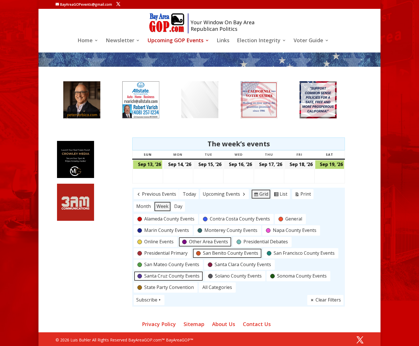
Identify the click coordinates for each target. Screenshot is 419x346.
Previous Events (159, 194)
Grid (260, 195)
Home (85, 41)
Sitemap (194, 324)
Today (189, 194)
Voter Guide (308, 41)
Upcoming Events (221, 194)
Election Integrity (258, 41)
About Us (223, 324)
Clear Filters (328, 300)
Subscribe (146, 300)
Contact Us (257, 324)
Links (223, 41)
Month (143, 206)
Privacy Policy (159, 324)
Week (162, 206)
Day (178, 206)
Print (302, 195)
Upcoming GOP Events (175, 41)
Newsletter (120, 41)
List (280, 195)
